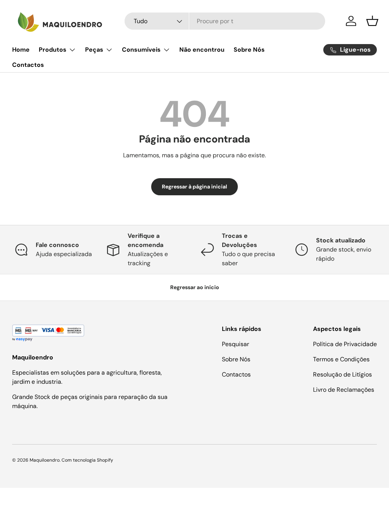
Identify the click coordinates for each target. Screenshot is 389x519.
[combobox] (225, 21)
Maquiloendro (45, 460)
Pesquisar (235, 344)
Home (21, 50)
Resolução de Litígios (342, 374)
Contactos (28, 65)
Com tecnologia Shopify (87, 460)
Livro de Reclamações (343, 390)
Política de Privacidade (345, 344)
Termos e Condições (341, 359)
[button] (372, 21)
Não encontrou (202, 50)
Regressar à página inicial (194, 186)
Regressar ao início (194, 287)
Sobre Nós (249, 50)
